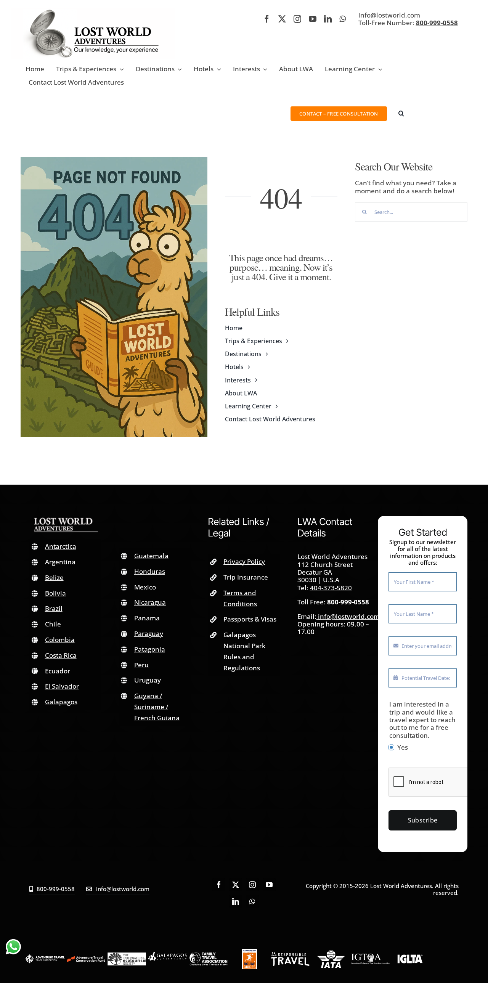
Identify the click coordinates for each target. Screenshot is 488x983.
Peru (141, 664)
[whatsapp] (342, 19)
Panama (147, 618)
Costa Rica (61, 655)
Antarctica (60, 546)
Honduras (149, 571)
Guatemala (151, 555)
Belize (54, 577)
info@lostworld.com (389, 15)
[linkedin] (328, 19)
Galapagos (61, 701)
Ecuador (57, 671)
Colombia (60, 639)
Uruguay (147, 680)
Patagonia (149, 649)
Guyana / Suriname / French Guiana (157, 706)
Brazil (54, 608)
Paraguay (148, 633)
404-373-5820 (331, 587)
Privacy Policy (244, 561)
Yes (402, 747)
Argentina (60, 561)
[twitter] (282, 19)
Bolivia (55, 593)
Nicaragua (150, 602)
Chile (53, 624)
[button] (401, 113)
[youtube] (312, 19)
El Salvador (62, 686)
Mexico (145, 587)
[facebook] (267, 19)
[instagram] (297, 19)
